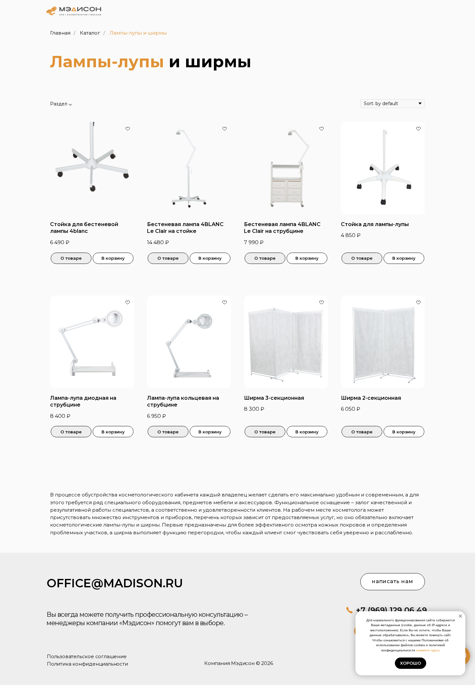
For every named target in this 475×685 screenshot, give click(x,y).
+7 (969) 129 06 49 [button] (391, 610)
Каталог (90, 33)
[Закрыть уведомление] (460, 616)
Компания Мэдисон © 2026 (238, 663)
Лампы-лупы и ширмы (138, 33)
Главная (60, 33)
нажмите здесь (428, 650)
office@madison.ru (115, 583)
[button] (405, 10)
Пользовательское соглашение (87, 656)
